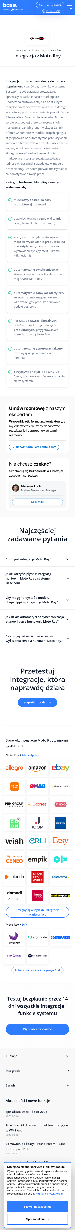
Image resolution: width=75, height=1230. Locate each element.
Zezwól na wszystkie (37, 1206)
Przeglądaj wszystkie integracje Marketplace (37, 912)
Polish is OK (53, 11)
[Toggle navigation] (69, 7)
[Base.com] (14, 7)
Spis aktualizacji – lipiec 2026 (26, 1112)
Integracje (40, 50)
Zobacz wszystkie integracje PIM (37, 970)
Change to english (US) (50, 5)
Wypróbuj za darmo (37, 702)
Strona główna (22, 50)
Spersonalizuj (35, 1219)
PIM (25, 924)
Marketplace (30, 755)
